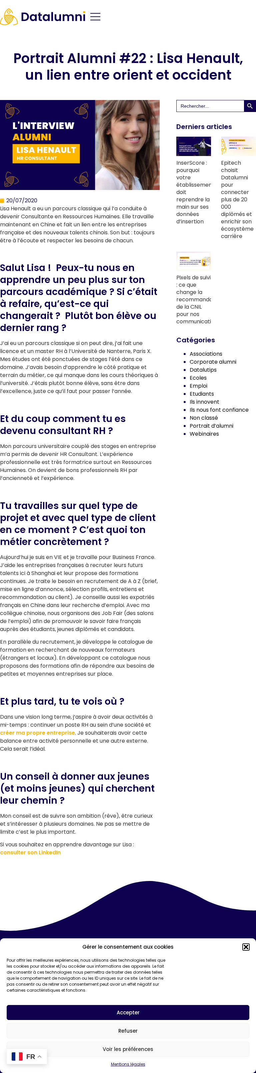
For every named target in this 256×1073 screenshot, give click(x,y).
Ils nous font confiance (219, 410)
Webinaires (204, 434)
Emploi (198, 386)
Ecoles (198, 378)
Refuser (128, 1030)
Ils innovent (204, 402)
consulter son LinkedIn (30, 852)
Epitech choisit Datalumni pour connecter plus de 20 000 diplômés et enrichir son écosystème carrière (237, 199)
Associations (206, 354)
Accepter (128, 1012)
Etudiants (202, 394)
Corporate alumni (213, 362)
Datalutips (203, 370)
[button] (246, 947)
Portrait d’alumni (211, 426)
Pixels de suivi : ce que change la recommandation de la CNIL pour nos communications (199, 299)
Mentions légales (128, 1064)
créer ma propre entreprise (37, 733)
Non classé (204, 418)
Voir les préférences (128, 1049)
